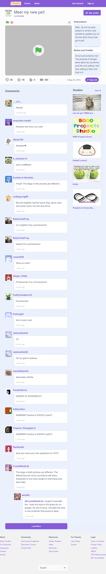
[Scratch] (15, 3)
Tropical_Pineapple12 (24, 428)
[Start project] (7, 22)
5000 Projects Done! (82, 137)
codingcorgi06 (20, 196)
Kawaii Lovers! (80, 160)
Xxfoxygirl (18, 314)
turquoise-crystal (22, 120)
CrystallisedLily (21, 466)
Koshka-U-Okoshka (23, 177)
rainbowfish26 (20, 333)
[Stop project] (12, 22)
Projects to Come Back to (84, 208)
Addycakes (19, 409)
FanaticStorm (20, 390)
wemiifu (26, 495)
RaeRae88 (18, 447)
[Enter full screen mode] (69, 22)
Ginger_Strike (20, 275)
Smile (75, 184)
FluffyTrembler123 (22, 295)
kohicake (20, 16)
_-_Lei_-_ (17, 101)
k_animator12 (20, 158)
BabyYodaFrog (21, 218)
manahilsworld (20, 371)
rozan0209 (18, 256)
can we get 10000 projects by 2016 (84, 113)
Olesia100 (18, 139)
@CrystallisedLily (34, 501)
